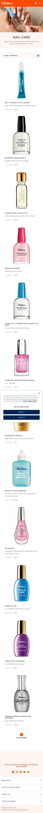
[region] (21, 406)
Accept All (21, 417)
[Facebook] (13, 772)
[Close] (39, 393)
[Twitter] (28, 772)
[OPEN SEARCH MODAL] (36, 3)
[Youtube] (24, 772)
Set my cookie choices (21, 406)
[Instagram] (17, 772)
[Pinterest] (21, 772)
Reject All (21, 412)
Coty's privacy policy (30, 401)
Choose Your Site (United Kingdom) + (15, 810)
